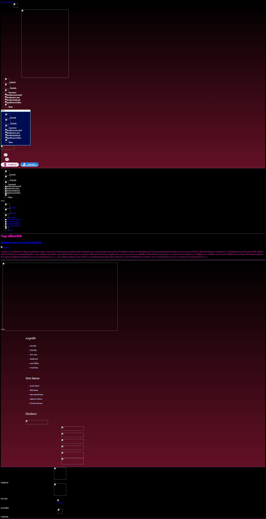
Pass (3, 159)
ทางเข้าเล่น (4, 516)
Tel (2, 154)
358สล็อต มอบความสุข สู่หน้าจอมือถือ (21, 242)
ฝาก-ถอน (4, 498)
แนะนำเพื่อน (5, 508)
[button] (15, 111)
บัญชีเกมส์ (4, 482)
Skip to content (6, 2)
